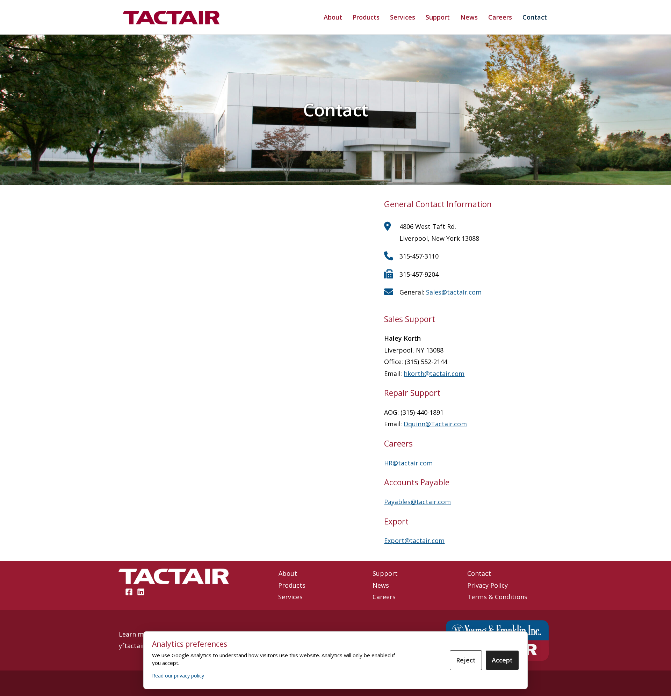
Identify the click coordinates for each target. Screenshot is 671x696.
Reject (466, 660)
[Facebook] (129, 592)
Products (366, 17)
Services (402, 17)
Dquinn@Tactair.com (435, 424)
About (333, 17)
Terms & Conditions (497, 597)
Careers (500, 17)
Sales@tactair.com (454, 292)
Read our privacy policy (178, 675)
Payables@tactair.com (417, 502)
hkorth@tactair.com (434, 373)
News (469, 17)
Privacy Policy (487, 585)
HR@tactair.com (408, 463)
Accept (502, 660)
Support (438, 17)
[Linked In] (141, 592)
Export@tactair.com (414, 540)
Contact (534, 17)
